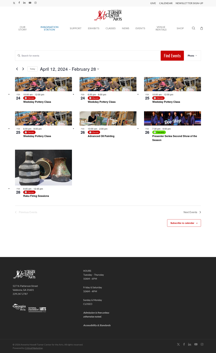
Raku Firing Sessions (36, 196)
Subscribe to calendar (182, 222)
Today (32, 68)
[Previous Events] (17, 69)
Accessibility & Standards (97, 325)
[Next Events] (23, 69)
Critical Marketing (34, 348)
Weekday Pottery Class (37, 102)
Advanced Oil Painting (101, 136)
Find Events (172, 55)
